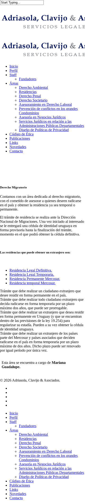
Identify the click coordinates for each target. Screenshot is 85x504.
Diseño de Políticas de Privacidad (44, 477)
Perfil (13, 417)
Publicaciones (19, 485)
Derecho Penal (30, 443)
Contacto (16, 498)
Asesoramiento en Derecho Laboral (45, 451)
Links (13, 490)
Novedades (17, 494)
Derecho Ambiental (33, 434)
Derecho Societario (33, 447)
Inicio (13, 413)
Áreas (13, 430)
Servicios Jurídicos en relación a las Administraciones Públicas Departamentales (51, 470)
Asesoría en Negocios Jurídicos (42, 464)
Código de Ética (21, 481)
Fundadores (27, 426)
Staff (13, 422)
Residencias (28, 439)
